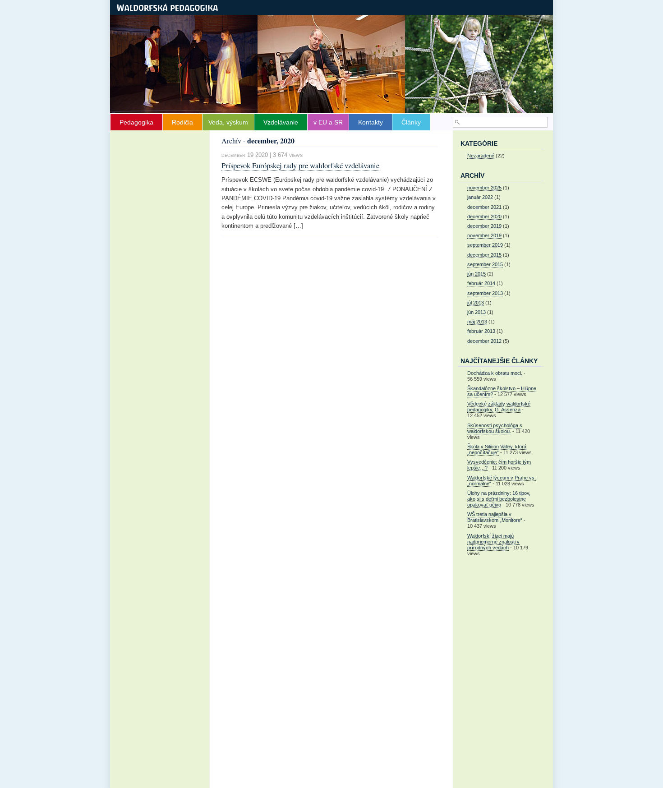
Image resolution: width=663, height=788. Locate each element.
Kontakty (370, 122)
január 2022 (480, 197)
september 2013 (485, 293)
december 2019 (484, 226)
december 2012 (484, 341)
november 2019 (484, 235)
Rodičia (182, 122)
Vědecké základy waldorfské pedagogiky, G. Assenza (498, 406)
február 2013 (481, 331)
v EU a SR (328, 122)
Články (411, 122)
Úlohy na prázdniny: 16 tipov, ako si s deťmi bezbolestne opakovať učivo (498, 498)
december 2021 (484, 207)
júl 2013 (475, 302)
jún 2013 (476, 312)
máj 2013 (477, 321)
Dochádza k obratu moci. (494, 373)
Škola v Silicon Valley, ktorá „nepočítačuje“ (496, 449)
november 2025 (484, 187)
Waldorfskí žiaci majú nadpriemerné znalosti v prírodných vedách (493, 541)
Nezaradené (480, 155)
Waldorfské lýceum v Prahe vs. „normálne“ (501, 480)
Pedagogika (136, 122)
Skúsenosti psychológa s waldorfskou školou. (494, 428)
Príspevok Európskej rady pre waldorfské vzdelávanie (300, 165)
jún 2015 (476, 273)
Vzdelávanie (280, 122)
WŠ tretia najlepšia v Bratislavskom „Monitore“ (494, 517)
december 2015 (484, 255)
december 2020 (484, 216)
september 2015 (485, 264)
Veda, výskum (228, 122)
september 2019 (485, 245)
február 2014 (481, 283)
